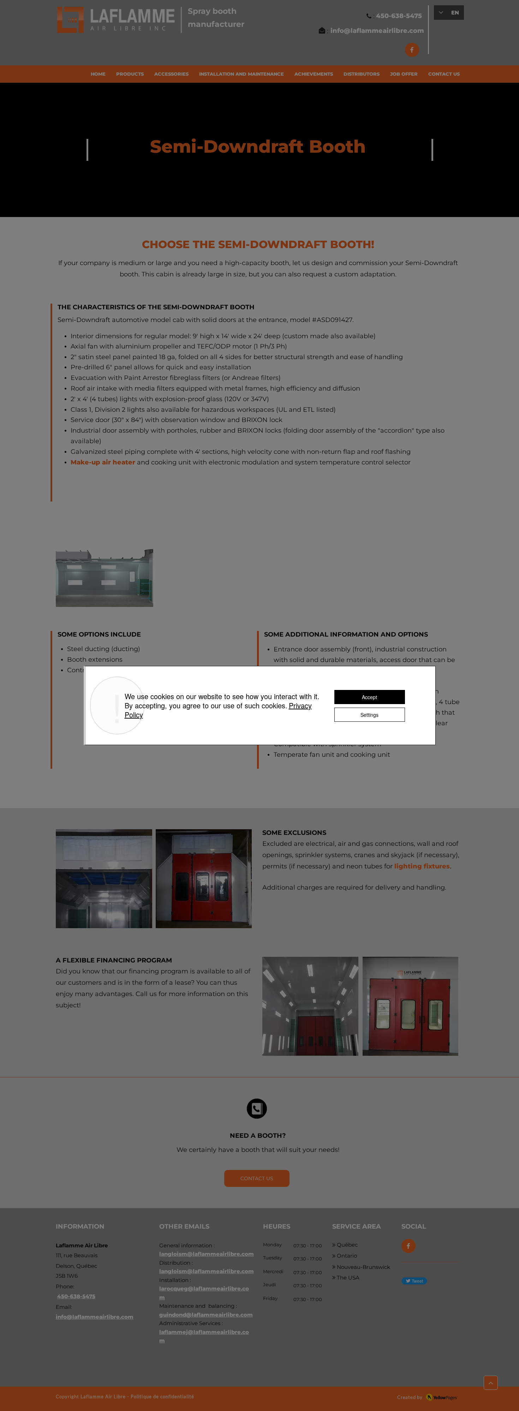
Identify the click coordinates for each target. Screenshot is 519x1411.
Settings (369, 714)
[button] (130, 74)
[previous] (68, 561)
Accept (369, 697)
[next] (445, 561)
